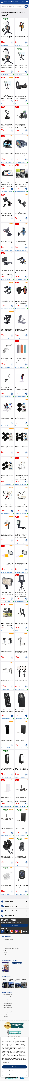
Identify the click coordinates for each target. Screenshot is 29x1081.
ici (8, 1062)
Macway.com (6, 1016)
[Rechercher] (26, 6)
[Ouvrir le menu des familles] (2, 2)
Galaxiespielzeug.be (7, 1012)
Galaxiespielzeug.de (7, 994)
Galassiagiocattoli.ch (8, 1001)
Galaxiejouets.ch (7, 996)
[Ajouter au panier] (12, 42)
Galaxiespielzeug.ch (7, 999)
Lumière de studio (5, 660)
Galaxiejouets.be (7, 1009)
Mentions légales (7, 946)
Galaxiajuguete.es (7, 1003)
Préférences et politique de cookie (11, 948)
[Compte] (23, 2)
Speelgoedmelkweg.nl (8, 1007)
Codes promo (6, 950)
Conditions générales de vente (10, 944)
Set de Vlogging (4, 45)
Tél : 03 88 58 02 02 (10, 903)
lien (16, 1049)
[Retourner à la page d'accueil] (12, 2)
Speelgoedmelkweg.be (8, 1014)
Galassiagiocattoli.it (7, 1005)
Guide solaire (6, 954)
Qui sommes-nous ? (8, 939)
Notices (5, 952)
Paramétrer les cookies (14, 1070)
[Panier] (27, 2)
